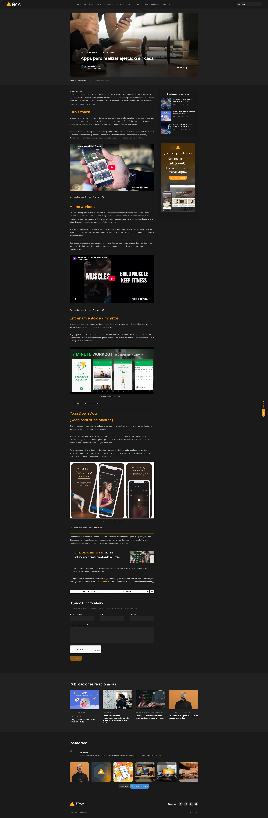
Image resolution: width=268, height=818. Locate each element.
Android (96, 197)
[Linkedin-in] (191, 804)
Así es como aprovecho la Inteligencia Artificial (182, 125)
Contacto (166, 4)
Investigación (142, 4)
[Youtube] (196, 804)
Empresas (155, 4)
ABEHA (195, 813)
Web (99, 4)
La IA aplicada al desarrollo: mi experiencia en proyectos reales (150, 717)
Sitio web (133, 614)
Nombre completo (76, 614)
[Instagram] (186, 804)
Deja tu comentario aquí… (79, 625)
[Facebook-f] (180, 804)
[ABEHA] (13, 4)
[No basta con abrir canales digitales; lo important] (123, 772)
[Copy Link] (186, 68)
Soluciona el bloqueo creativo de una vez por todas (183, 717)
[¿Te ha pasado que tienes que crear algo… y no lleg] (79, 772)
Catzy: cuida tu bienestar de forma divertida (184, 113)
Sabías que (108, 4)
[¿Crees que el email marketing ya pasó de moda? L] (188, 772)
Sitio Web (73, 813)
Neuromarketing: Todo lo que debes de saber (182, 100)
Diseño (131, 4)
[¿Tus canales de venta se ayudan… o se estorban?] (101, 772)
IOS (102, 197)
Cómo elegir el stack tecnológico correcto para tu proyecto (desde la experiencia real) (117, 719)
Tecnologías (81, 4)
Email (102, 614)
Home (72, 81)
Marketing (120, 4)
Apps (91, 4)
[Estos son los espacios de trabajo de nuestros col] (145, 772)
